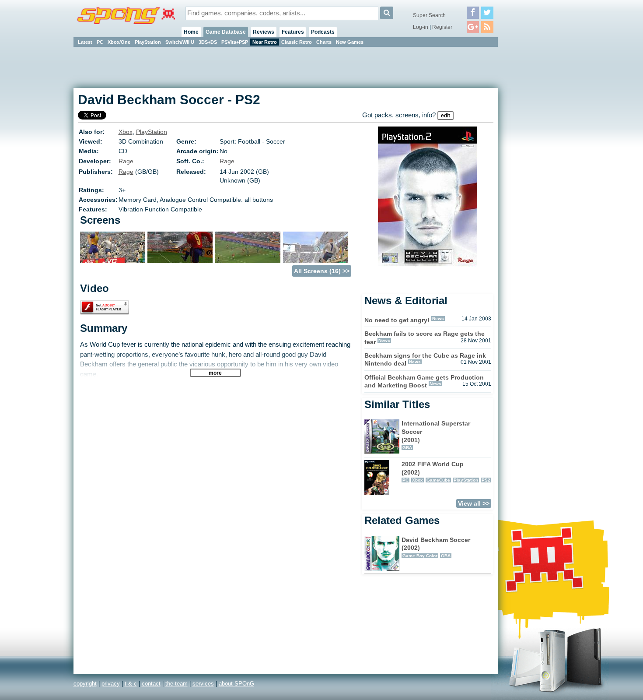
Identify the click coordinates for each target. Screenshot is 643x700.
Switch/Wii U (179, 42)
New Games (349, 42)
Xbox (126, 131)
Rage (126, 161)
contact (151, 683)
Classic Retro (296, 42)
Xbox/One (119, 42)
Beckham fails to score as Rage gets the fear (424, 337)
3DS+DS (208, 42)
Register (442, 27)
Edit (445, 116)
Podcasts (323, 32)
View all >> (473, 503)
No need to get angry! (397, 320)
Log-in (420, 27)
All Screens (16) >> (321, 270)
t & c (131, 683)
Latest (85, 42)
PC (100, 42)
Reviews (263, 32)
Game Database (226, 32)
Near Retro (264, 42)
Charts (324, 42)
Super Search (429, 15)
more (215, 373)
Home (191, 32)
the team (176, 683)
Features (293, 32)
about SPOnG (236, 683)
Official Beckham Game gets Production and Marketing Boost (424, 381)
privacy (110, 683)
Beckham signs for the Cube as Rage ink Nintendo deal (425, 359)
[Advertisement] (537, 179)
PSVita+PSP (234, 42)
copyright (85, 683)
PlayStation (148, 42)
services (203, 683)
